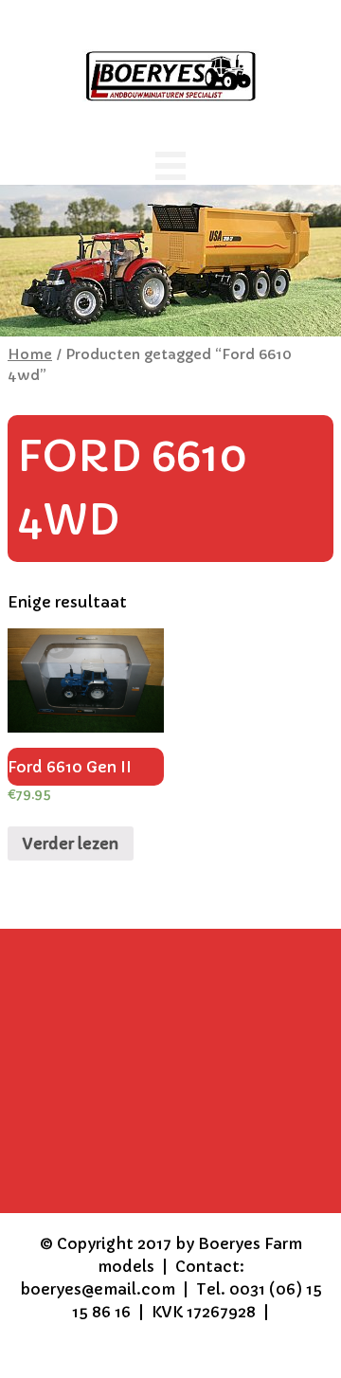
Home (30, 354)
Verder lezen (70, 843)
